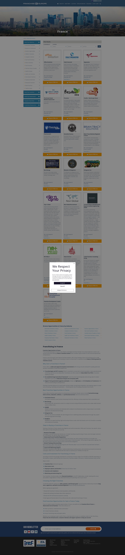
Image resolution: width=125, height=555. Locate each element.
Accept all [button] (62, 283)
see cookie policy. (55, 279)
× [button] (74, 263)
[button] (62, 290)
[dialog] (62, 277)
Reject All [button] (62, 286)
